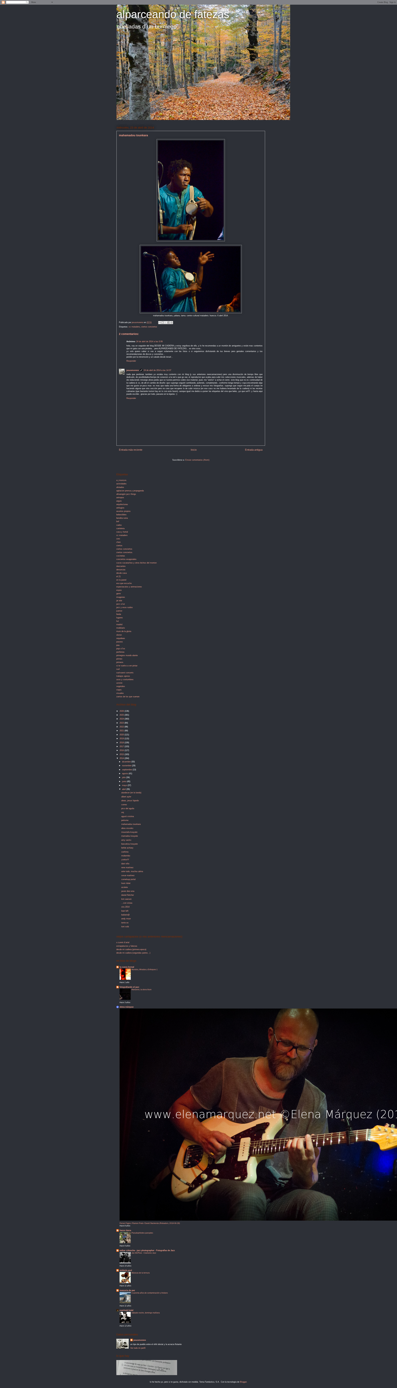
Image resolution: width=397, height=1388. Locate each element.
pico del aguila (127, 808)
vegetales (120, 686)
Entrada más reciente (130, 449)
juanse (119, 611)
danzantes (121, 566)
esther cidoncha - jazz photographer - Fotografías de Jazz (147, 1250)
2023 (122, 723)
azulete (124, 887)
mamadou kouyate (129, 836)
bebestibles (121, 514)
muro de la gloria (123, 631)
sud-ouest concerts (125, 672)
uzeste (119, 683)
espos (119, 590)
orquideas (120, 638)
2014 (122, 758)
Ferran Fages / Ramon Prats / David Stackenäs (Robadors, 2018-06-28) (150, 1223)
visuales (120, 693)
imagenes (120, 597)
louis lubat (125, 883)
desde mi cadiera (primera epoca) (131, 949)
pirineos (119, 662)
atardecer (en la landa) (131, 792)
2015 (122, 754)
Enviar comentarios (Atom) (197, 460)
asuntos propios (123, 511)
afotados (120, 487)
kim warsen (126, 899)
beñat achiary (127, 848)
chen (118, 542)
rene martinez (127, 867)
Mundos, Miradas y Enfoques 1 (145, 969)
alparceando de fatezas (172, 14)
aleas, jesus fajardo (130, 800)
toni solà (125, 926)
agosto (125, 773)
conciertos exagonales (126, 559)
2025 (122, 715)
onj (122, 812)
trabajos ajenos (123, 676)
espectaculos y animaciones (129, 587)
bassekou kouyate (129, 844)
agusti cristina (127, 816)
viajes (119, 690)
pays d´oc (120, 648)
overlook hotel (126, 1310)
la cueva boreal (127, 967)
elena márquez (127, 1007)
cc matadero (134, 327)
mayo (125, 785)
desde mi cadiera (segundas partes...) (133, 953)
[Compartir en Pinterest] (171, 322)
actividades (121, 484)
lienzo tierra (125, 1230)
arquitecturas (122, 504)
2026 (122, 711)
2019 (122, 738)
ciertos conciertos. (124, 552)
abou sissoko (127, 828)
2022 (122, 727)
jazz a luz (120, 604)
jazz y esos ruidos (124, 607)
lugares (119, 617)
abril (124, 789)
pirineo (119, 659)
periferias (120, 652)
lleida (118, 614)
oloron (119, 635)
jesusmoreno (132, 370)
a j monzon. (121, 480)
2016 (122, 750)
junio (124, 781)
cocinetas (120, 556)
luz (117, 621)
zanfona (124, 852)
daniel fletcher (127, 895)
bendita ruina (122, 518)
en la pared (121, 580)
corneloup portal (128, 879)
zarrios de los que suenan (127, 696)
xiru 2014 (125, 907)
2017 (122, 746)
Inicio (194, 449)
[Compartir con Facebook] (168, 322)
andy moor (126, 918)
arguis (119, 501)
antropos (120, 497)
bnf (117, 521)
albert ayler (126, 796)
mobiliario (120, 628)
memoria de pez (127, 1290)
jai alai (119, 600)
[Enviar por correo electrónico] (159, 322)
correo (124, 804)
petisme (124, 820)
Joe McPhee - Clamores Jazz (144, 1253)
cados (119, 525)
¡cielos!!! (125, 859)
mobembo (125, 856)
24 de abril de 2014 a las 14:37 (157, 370)
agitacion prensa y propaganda (130, 490)
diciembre (126, 762)
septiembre (127, 769)
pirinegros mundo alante (127, 655)
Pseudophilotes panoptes (142, 1233)
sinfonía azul (126, 1270)
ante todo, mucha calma (132, 871)
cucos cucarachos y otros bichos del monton (136, 563)
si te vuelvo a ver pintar (126, 665)
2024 (122, 719)
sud (118, 669)
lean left (124, 911)
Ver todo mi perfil (137, 1348)
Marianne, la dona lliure (142, 989)
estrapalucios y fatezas (126, 946)
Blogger (243, 1382)
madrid (119, 624)
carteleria (120, 528)
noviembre (127, 765)
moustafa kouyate (129, 832)
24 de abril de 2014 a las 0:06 (149, 341)
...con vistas (126, 903)
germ (118, 593)
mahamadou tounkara (131, 824)
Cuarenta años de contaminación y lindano (150, 1293)
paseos (119, 642)
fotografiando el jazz (129, 987)
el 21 (118, 576)
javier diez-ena (127, 891)
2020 (122, 734)
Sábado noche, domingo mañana (146, 1313)
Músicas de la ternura (141, 1273)
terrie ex (125, 923)
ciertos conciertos (149, 327)
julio (124, 777)
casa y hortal (122, 532)
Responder (131, 361)
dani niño (125, 863)
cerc (118, 539)
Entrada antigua (254, 449)
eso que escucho (124, 583)
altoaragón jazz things (126, 494)
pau (118, 645)
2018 (122, 742)
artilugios (120, 508)
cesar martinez (128, 875)
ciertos (119, 545)
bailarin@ (125, 915)
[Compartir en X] (165, 322)
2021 (122, 730)
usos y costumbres (125, 679)
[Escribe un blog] (162, 322)
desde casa (121, 573)
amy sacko (126, 840)
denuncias (120, 569)
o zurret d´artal (122, 942)
